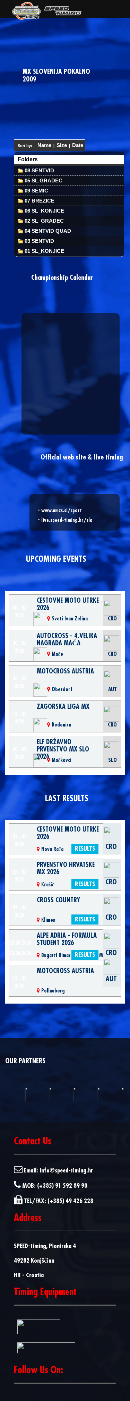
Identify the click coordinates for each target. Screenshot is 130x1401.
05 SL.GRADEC (42, 180)
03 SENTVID (38, 241)
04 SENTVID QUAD (47, 231)
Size (62, 145)
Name (44, 145)
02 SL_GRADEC (43, 221)
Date (77, 145)
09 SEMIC (35, 191)
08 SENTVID (38, 170)
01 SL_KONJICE (43, 251)
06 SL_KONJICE (43, 211)
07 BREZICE (38, 201)
